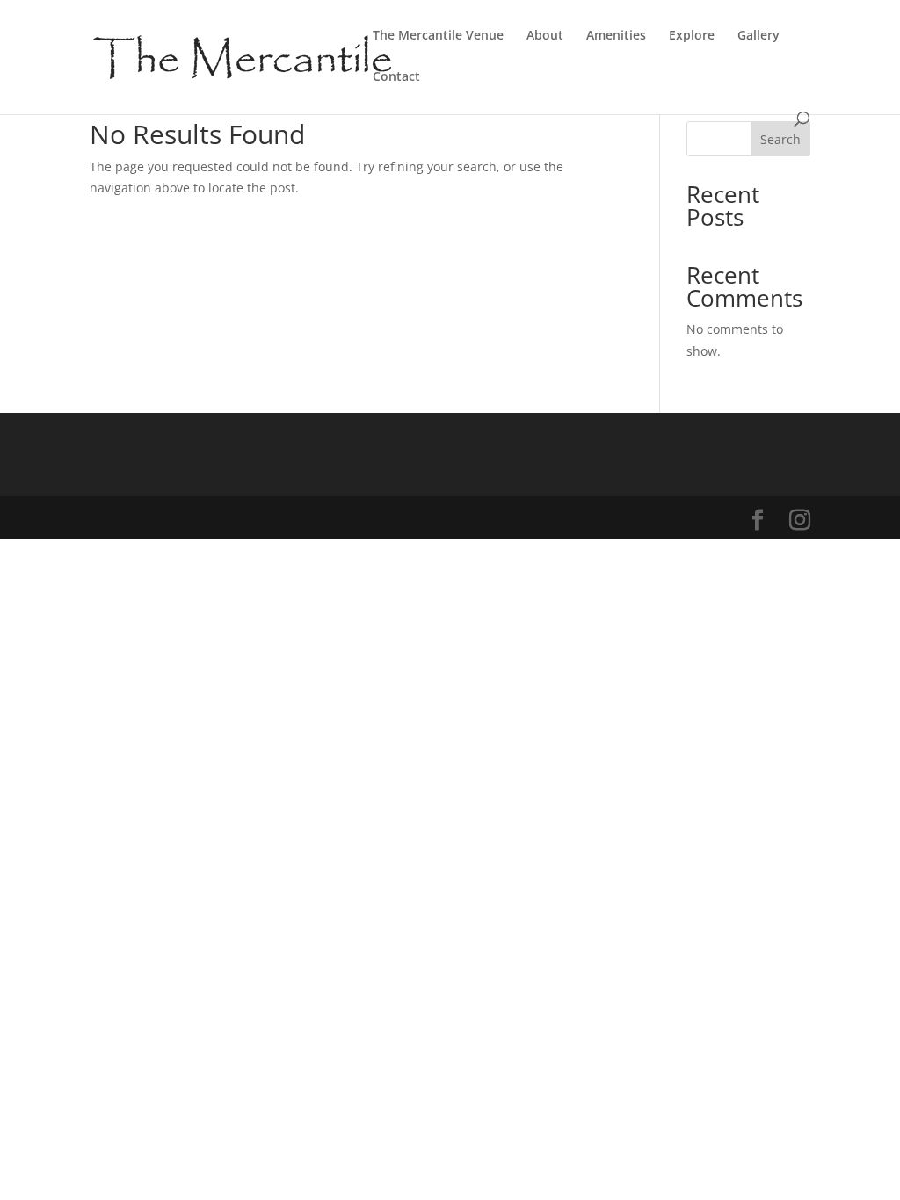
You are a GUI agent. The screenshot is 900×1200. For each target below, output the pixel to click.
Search (780, 139)
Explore (692, 36)
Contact (396, 77)
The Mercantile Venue (438, 36)
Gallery (758, 36)
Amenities (616, 36)
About (544, 36)
